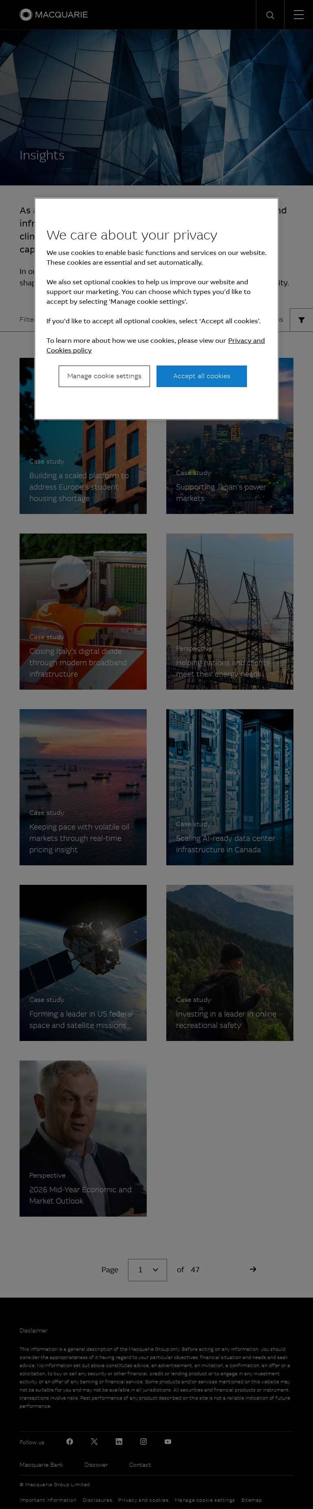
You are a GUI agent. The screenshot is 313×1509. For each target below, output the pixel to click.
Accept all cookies (201, 376)
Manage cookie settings (104, 376)
